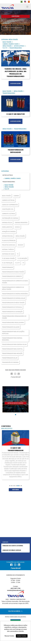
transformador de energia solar (13, 298)
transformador (7, 267)
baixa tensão (6, 195)
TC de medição (22, 258)
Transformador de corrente (12, 276)
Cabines (16, 195)
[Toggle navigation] (27, 6)
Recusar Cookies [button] (9, 636)
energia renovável (21, 222)
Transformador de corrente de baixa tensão (15, 281)
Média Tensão (9, 187)
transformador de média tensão (13, 302)
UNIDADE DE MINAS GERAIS (11, 550)
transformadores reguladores (13, 322)
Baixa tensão (9, 185)
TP (23, 263)
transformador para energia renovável (12, 339)
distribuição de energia (10, 218)
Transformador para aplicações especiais (13, 332)
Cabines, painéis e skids (13, 178)
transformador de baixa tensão (13, 272)
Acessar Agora (15, 83)
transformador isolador (10, 327)
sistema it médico (8, 249)
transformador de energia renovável (15, 293)
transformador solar (9, 358)
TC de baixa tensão (8, 258)
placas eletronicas (8, 240)
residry (20, 245)
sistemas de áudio (8, 254)
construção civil (8, 209)
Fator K (17, 227)
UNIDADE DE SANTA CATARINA (12, 545)
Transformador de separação (12, 311)
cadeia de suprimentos (10, 204)
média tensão (20, 236)
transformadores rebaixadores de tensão (14, 317)
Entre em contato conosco (12, 28)
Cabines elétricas (8, 200)
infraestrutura (7, 236)
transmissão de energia (10, 362)
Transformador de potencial (12, 307)
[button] (15, 414)
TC (18, 254)
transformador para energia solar (14, 344)
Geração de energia (9, 231)
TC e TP (7, 189)
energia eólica (7, 222)
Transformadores (8, 181)
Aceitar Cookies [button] (21, 636)
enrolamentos (7, 227)
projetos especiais (8, 245)
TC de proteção (7, 263)
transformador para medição (12, 353)
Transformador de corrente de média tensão (13, 288)
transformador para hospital (12, 349)
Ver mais (15, 489)
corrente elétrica (8, 213)
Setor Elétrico (7, 175)
